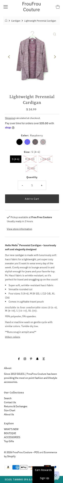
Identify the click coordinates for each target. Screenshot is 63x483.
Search (8, 398)
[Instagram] (25, 359)
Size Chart (9, 410)
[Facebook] (19, 359)
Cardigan (15, 20)
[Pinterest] (31, 359)
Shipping (10, 118)
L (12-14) (45, 159)
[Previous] (9, 57)
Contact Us (10, 402)
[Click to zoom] (54, 34)
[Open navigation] (5, 6)
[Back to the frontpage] (6, 21)
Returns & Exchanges (15, 406)
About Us (9, 414)
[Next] (54, 57)
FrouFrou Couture (31, 6)
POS (36, 452)
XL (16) (31, 168)
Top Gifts (9, 441)
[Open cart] (57, 6)
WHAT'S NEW (11, 429)
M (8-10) (30, 159)
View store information (19, 229)
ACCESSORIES (12, 437)
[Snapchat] (37, 359)
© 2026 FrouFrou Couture (18, 452)
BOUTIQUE (10, 433)
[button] (31, 479)
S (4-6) (15, 159)
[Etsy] (44, 359)
